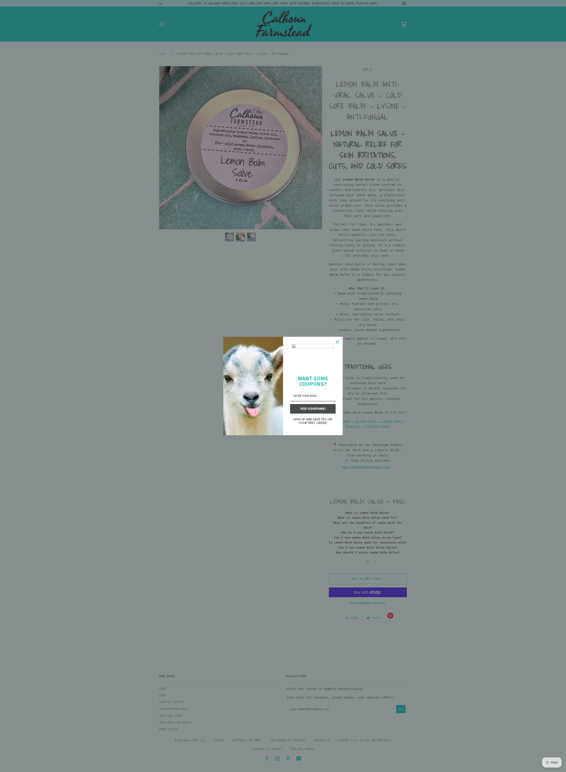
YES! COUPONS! (313, 408)
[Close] (337, 342)
